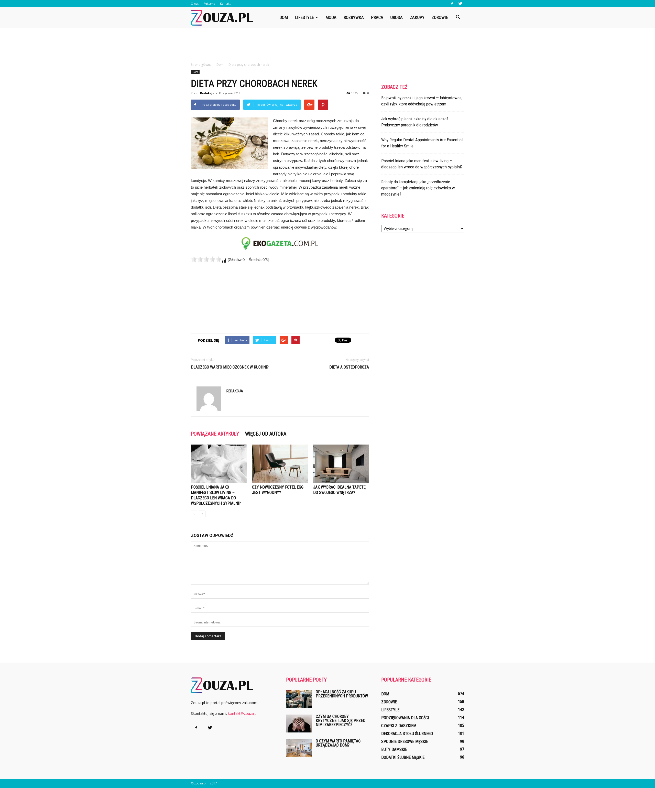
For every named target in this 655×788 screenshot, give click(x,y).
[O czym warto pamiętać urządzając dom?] (299, 748)
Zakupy (417, 17)
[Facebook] (452, 3)
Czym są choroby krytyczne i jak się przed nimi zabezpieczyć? (340, 720)
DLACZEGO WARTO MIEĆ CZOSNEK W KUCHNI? (230, 367)
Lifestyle (304, 17)
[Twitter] (460, 3)
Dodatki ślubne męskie (402, 757)
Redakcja (207, 93)
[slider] (206, 259)
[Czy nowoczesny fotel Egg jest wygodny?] (280, 464)
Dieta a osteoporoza (349, 367)
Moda (330, 17)
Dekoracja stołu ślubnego (407, 733)
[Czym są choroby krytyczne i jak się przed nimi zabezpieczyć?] (299, 723)
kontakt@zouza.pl (242, 713)
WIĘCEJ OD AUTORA (265, 434)
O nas (195, 3)
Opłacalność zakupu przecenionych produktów (342, 693)
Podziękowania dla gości (405, 717)
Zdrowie (440, 17)
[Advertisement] (327, 45)
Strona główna (201, 64)
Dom (283, 17)
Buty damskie (394, 749)
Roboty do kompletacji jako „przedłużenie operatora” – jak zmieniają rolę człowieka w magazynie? (418, 188)
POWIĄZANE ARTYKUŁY (215, 434)
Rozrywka (354, 17)
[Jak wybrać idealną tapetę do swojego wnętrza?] (341, 464)
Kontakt (225, 3)
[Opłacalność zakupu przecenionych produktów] (299, 699)
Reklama (209, 3)
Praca (377, 17)
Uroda (396, 17)
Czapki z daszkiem (398, 725)
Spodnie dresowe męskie (404, 741)
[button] (458, 17)
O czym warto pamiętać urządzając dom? (338, 743)
